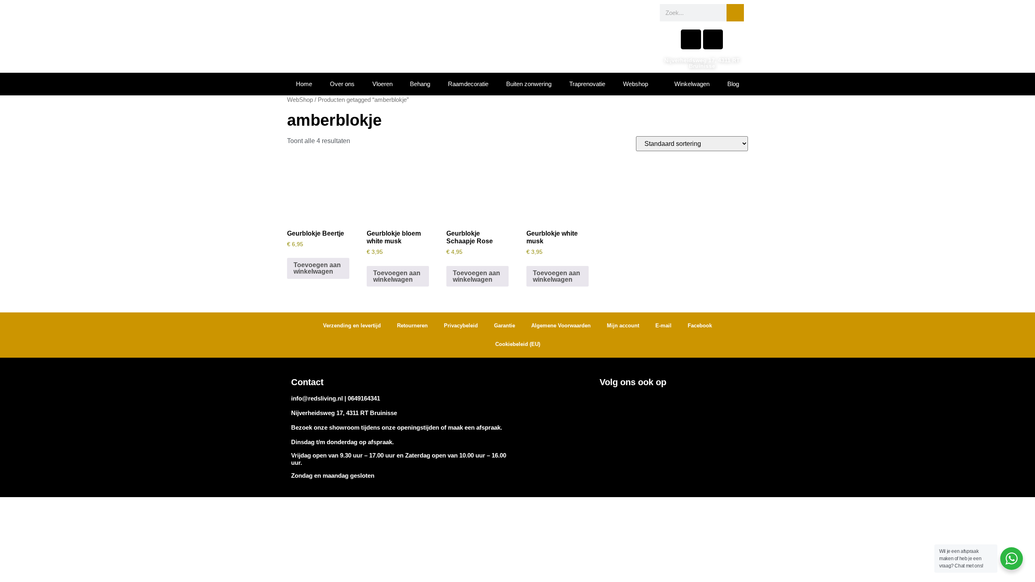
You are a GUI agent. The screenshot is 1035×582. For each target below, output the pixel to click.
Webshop (635, 83)
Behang (420, 83)
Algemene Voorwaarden (561, 326)
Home (304, 83)
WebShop (300, 100)
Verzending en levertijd (352, 326)
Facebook (700, 326)
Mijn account (623, 326)
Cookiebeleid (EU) (517, 344)
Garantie (504, 326)
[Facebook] (691, 39)
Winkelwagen (692, 83)
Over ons (342, 83)
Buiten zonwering (528, 83)
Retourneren (412, 326)
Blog (733, 83)
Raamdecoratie (468, 83)
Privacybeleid (461, 326)
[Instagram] (713, 39)
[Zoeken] (735, 12)
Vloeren (382, 83)
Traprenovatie (587, 83)
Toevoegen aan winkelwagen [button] (317, 268)
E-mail (663, 326)
